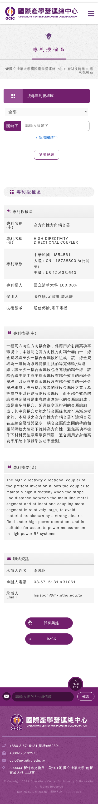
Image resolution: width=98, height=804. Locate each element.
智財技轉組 (76, 69)
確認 (85, 696)
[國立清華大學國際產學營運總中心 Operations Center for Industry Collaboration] (49, 730)
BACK (51, 639)
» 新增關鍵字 (47, 137)
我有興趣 (51, 623)
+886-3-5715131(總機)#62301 (35, 746)
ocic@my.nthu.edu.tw (27, 761)
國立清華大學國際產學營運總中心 (36, 69)
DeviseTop (39, 792)
